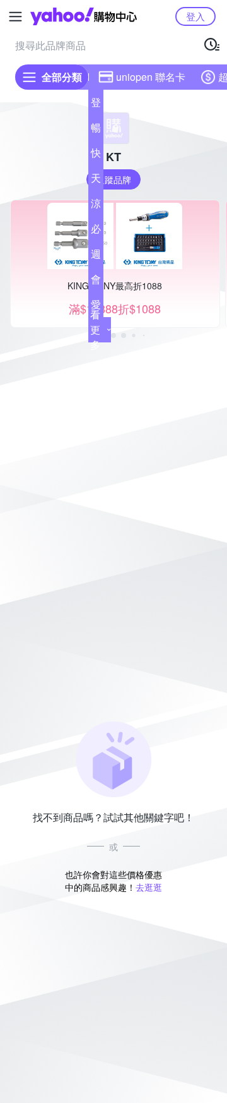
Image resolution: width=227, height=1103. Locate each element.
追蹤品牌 (113, 179)
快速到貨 (96, 155)
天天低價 (96, 181)
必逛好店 (96, 231)
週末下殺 (96, 256)
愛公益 (96, 307)
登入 (195, 16)
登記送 (96, 105)
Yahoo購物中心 (83, 16)
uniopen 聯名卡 (150, 76)
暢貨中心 (96, 130)
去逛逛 (149, 887)
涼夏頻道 (96, 206)
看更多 (95, 329)
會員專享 (96, 282)
